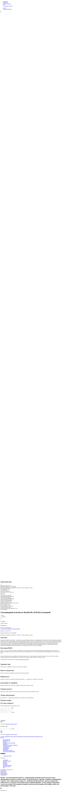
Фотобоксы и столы (7, 746)
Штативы (5, 741)
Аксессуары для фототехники (9, 751)
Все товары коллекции (23, 659)
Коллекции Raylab (7, 9)
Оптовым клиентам (7, 761)
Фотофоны (5, 743)
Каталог (4, 7)
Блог (4, 4)
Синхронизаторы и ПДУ (8, 750)
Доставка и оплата (7, 3)
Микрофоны (5, 749)
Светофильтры (6, 748)
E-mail (13, 712)
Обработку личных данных (11, 724)
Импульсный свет (6, 740)
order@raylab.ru (3, 772)
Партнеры (5, 763)
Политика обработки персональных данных (29, 736)
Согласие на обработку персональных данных (10, 736)
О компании (5, 1)
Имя (12, 707)
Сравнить (4, 616)
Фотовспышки (6, 747)
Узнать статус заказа (8, 5)
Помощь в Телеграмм (7, 765)
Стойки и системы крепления (9, 742)
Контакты (5, 762)
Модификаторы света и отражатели (10, 745)
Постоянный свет (6, 739)
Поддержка (5, 2)
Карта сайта (40, 736)
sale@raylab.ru (3, 770)
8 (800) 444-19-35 (4, 773)
